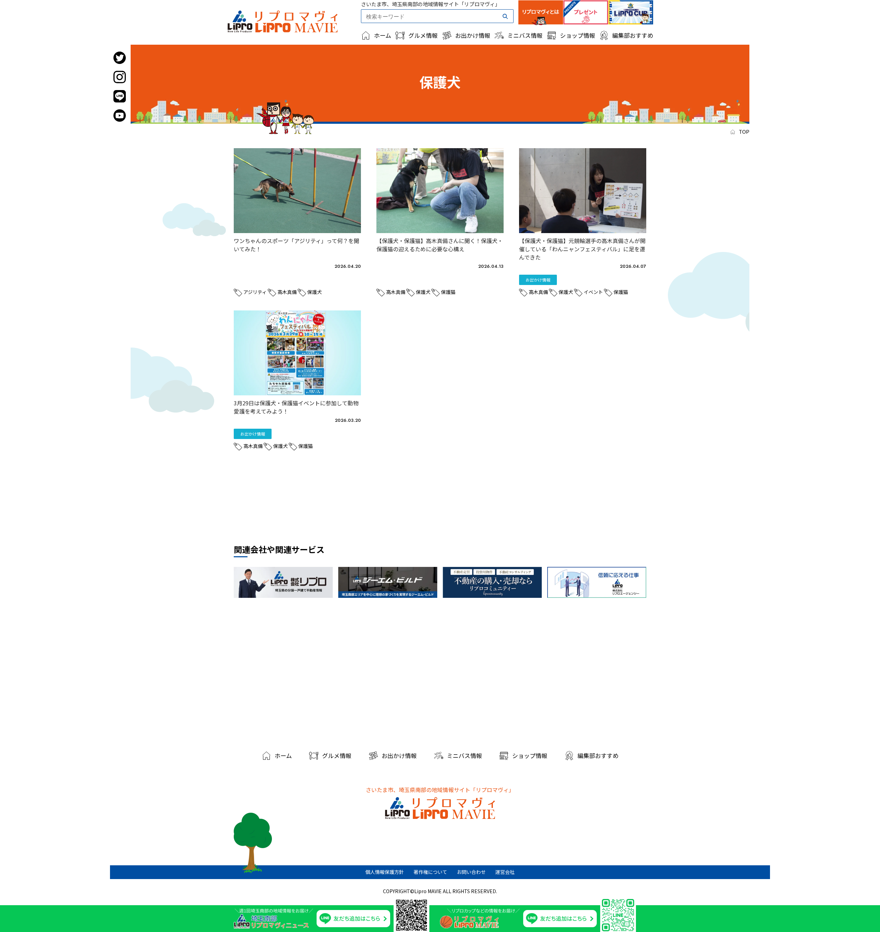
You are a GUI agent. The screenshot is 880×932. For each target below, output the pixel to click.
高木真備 (287, 291)
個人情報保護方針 (384, 871)
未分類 (252, 280)
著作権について (430, 871)
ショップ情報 (577, 35)
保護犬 (314, 291)
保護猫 (448, 291)
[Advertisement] (440, 672)
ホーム (382, 35)
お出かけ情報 (472, 35)
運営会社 (505, 871)
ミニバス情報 (524, 35)
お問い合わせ (471, 871)
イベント (593, 291)
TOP (744, 131)
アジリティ (255, 291)
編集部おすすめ (632, 35)
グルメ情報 (423, 35)
